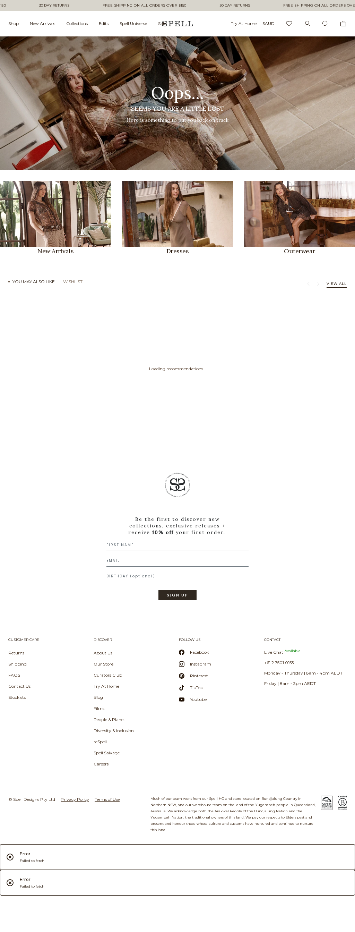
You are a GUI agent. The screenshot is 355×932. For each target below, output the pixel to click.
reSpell (100, 741)
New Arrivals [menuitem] (42, 23)
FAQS (14, 675)
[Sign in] (307, 23)
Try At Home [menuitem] (244, 23)
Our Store (103, 664)
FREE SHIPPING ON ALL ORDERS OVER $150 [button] (145, 5)
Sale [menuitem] (162, 23)
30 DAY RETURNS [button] (54, 5)
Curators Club (108, 675)
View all (337, 283)
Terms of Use (107, 799)
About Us (103, 652)
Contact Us (19, 686)
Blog (98, 697)
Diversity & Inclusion (114, 730)
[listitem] (177, 103)
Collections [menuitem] (77, 23)
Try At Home (106, 686)
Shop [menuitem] (13, 23)
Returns (16, 652)
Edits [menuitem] (104, 23)
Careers (101, 763)
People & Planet (109, 719)
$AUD (268, 23)
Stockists (17, 697)
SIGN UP (177, 595)
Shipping (17, 664)
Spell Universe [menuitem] (133, 23)
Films (99, 708)
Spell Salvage (107, 752)
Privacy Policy (75, 799)
